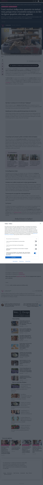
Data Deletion (15, 261)
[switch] (35, 241)
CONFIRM (13, 257)
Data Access (21, 261)
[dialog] (21, 242)
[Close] (41, 224)
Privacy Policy (27, 261)
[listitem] (21, 238)
